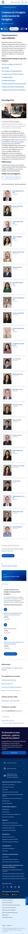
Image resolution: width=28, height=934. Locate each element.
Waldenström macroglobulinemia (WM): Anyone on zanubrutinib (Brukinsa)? (13, 613)
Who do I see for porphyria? (10, 628)
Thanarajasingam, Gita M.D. (18, 451)
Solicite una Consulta (8, 23)
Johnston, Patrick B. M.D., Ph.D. (19, 298)
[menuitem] (14, 29)
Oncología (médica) (7, 77)
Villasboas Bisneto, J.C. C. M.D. (19, 496)
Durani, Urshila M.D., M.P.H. (17, 237)
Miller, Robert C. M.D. (18, 389)
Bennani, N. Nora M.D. (18, 206)
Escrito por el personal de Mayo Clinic (10, 545)
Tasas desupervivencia (5, 29)
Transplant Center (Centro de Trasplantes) (13, 90)
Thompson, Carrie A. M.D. (19, 465)
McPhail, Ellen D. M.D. (18, 374)
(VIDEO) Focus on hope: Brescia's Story (11, 700)
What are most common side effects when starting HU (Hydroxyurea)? (13, 642)
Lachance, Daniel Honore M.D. (18, 329)
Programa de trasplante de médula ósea (13, 86)
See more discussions (10, 654)
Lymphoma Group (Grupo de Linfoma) (12, 74)
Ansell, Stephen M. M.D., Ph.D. (18, 191)
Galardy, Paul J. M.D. (17, 267)
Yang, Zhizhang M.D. (17, 526)
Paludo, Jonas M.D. (17, 419)
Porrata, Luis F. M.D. (17, 435)
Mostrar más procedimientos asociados (11, 690)
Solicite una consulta (8, 555)
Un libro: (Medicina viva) (12, 710)
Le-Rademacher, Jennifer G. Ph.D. (18, 344)
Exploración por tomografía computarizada (11, 687)
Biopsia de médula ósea (7, 683)
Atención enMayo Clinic (23, 29)
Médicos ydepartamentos (14, 29)
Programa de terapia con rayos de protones (14, 83)
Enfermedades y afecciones (9, 7)
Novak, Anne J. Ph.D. (17, 404)
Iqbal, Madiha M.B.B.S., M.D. (18, 283)
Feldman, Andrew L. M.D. (18, 252)
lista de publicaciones (14, 165)
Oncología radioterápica (8, 80)
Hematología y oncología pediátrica (12, 71)
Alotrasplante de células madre (9, 680)
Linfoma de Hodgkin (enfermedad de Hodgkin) (13, 16)
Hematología (5, 67)
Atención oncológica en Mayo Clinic (12, 64)
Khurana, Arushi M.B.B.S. (18, 313)
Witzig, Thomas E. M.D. (18, 511)
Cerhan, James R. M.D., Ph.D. (18, 222)
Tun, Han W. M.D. (17, 481)
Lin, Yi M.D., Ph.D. (17, 358)
